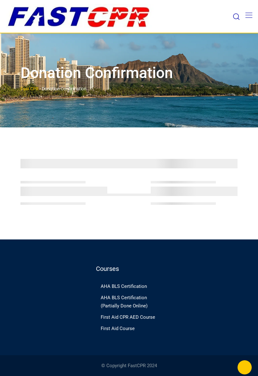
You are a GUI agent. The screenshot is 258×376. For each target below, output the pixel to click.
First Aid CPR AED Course (128, 317)
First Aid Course (118, 328)
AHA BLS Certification (124, 286)
